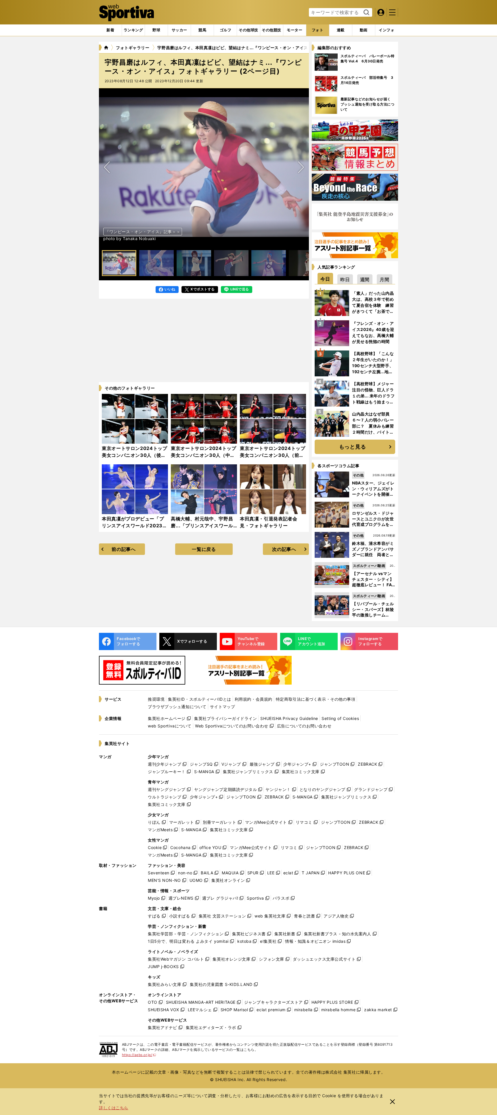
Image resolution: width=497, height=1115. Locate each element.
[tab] (156, 30)
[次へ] (107, 167)
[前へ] (301, 167)
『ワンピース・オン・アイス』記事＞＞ (142, 231)
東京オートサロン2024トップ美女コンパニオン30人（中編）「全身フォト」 (203, 455)
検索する (366, 12)
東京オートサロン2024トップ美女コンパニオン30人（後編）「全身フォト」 (134, 455)
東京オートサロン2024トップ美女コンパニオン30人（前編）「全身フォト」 (272, 455)
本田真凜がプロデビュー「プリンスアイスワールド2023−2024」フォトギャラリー (133, 525)
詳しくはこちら (113, 1107)
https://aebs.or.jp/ (139, 1055)
